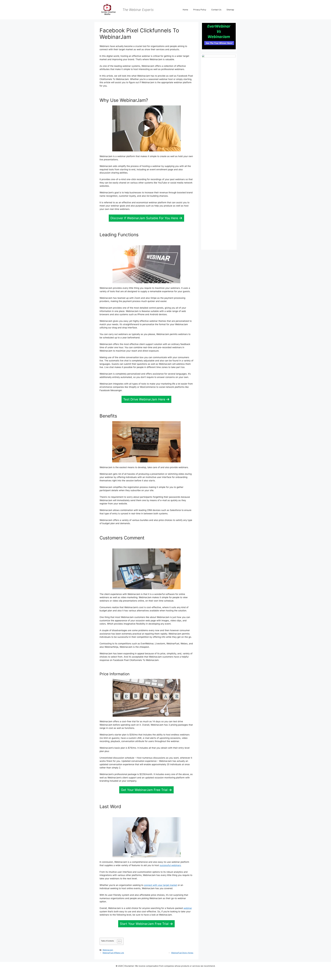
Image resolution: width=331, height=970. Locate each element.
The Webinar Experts (138, 10)
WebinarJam (108, 950)
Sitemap (230, 9)
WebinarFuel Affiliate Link (113, 953)
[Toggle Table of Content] (118, 941)
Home (185, 9)
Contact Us (216, 9)
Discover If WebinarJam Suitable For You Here (144, 218)
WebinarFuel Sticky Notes (182, 953)
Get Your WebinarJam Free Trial (144, 790)
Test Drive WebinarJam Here (144, 399)
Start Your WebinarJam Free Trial (144, 924)
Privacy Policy (199, 9)
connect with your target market (160, 885)
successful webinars (170, 865)
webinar (187, 908)
